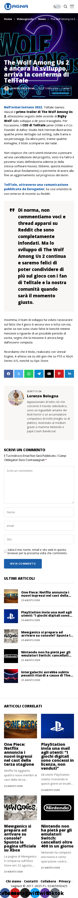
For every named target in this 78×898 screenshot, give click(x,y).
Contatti (31, 881)
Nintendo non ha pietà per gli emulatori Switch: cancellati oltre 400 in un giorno (45, 655)
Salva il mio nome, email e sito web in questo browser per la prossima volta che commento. (37, 551)
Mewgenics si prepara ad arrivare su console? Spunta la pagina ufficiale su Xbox (46, 635)
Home (8, 19)
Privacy (64, 881)
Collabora (48, 881)
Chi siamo (13, 881)
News (42, 19)
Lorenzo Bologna (23, 88)
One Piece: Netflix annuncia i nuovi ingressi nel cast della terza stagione (45, 595)
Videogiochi (25, 19)
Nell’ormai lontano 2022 (23, 107)
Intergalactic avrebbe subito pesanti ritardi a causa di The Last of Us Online (45, 675)
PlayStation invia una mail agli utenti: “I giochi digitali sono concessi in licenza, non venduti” (57, 756)
